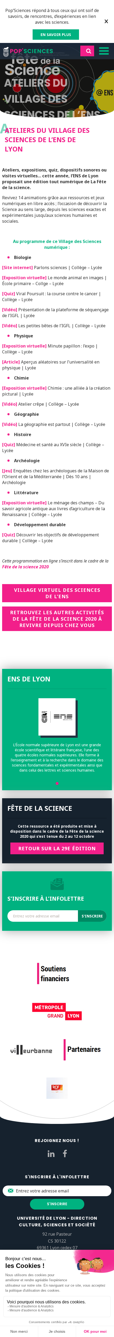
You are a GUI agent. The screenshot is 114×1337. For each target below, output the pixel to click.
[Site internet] (17, 267)
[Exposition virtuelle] (24, 278)
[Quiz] (8, 294)
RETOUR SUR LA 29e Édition (57, 848)
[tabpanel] (57, 735)
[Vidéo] (9, 310)
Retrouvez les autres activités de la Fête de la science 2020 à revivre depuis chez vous (57, 618)
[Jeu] (7, 471)
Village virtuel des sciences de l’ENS (57, 593)
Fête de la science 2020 (25, 567)
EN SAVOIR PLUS (56, 34)
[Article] (11, 362)
